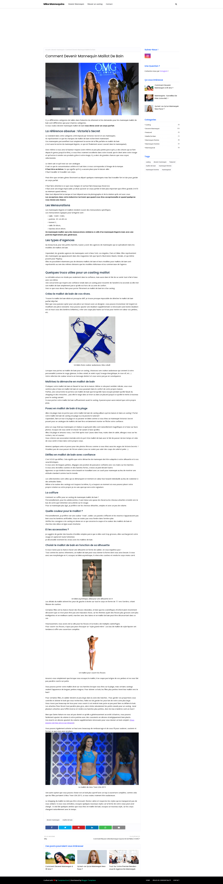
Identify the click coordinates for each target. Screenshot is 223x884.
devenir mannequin (57, 50)
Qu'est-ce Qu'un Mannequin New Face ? (91, 867)
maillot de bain (67, 820)
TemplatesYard (63, 880)
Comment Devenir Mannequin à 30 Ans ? (59, 867)
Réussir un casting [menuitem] (95, 4)
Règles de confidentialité (162, 880)
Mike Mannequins (54, 4)
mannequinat (162, 148)
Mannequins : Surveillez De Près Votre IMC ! (166, 97)
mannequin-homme (162, 144)
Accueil (47, 50)
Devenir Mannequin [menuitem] (76, 4)
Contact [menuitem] (109, 4)
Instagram (164, 71)
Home (148, 880)
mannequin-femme (162, 140)
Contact (176, 880)
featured (162, 132)
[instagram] (148, 56)
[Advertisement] (111, 25)
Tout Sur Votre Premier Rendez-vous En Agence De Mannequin (123, 867)
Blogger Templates (89, 880)
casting (162, 125)
